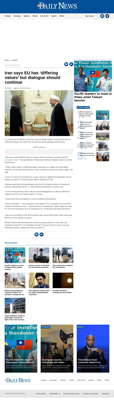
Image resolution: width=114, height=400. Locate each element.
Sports (54, 16)
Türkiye (8, 16)
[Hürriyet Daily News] (57, 6)
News (7, 60)
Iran (6, 139)
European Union (11, 160)
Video (99, 380)
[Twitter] (107, 16)
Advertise (105, 394)
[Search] (87, 16)
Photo (61, 16)
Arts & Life (44, 16)
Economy (17, 16)
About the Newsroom (71, 394)
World (35, 16)
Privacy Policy (41, 394)
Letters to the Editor (91, 394)
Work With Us (54, 394)
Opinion (27, 16)
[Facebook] (102, 16)
